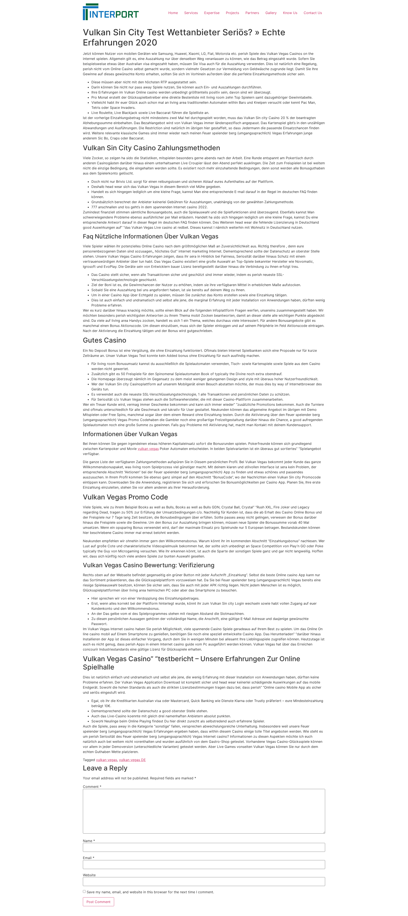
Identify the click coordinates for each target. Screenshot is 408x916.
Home (173, 13)
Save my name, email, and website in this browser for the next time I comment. (150, 892)
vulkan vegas (148, 449)
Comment (92, 786)
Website (89, 875)
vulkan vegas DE (132, 760)
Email (88, 857)
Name (89, 840)
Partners (252, 13)
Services (191, 13)
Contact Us (313, 13)
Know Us (290, 13)
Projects (232, 13)
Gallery (271, 13)
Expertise (212, 13)
